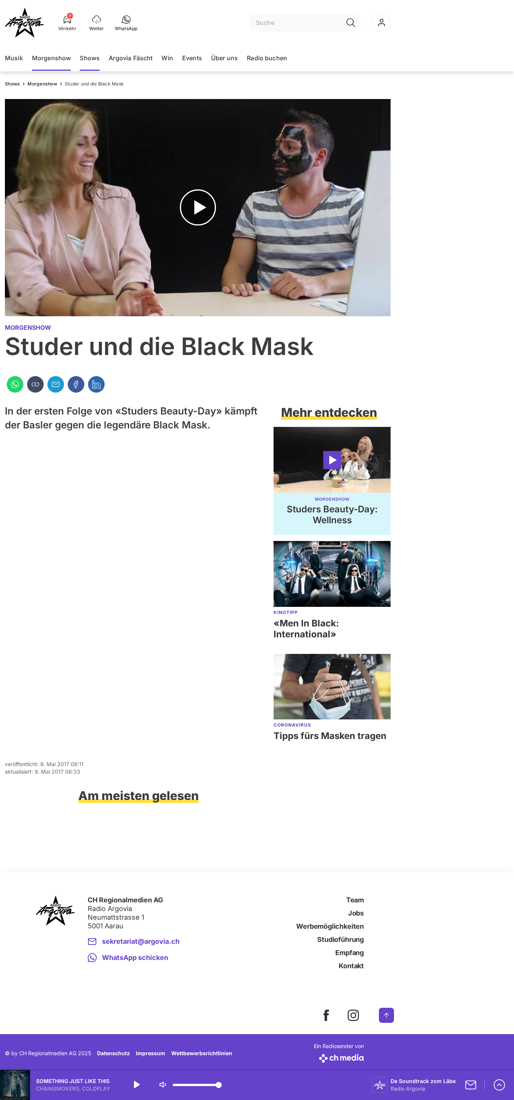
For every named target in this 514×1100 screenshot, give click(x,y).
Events (192, 58)
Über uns (224, 58)
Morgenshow (51, 58)
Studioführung (340, 939)
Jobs (356, 913)
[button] (126, 22)
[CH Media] (339, 1057)
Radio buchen (267, 58)
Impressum (150, 1053)
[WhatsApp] (15, 384)
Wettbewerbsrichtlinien (201, 1053)
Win (167, 58)
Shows (90, 58)
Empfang (349, 953)
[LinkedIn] (96, 384)
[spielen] (136, 1084)
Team (355, 900)
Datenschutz (113, 1053)
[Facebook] (76, 384)
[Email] (55, 384)
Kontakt (351, 966)
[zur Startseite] (24, 23)
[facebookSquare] (326, 1015)
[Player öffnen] (499, 1085)
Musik (14, 58)
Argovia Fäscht (130, 58)
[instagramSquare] (353, 1015)
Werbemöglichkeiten (330, 926)
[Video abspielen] (198, 207)
